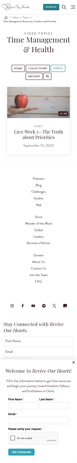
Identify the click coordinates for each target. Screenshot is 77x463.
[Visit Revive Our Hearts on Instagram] (12, 306)
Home (18, 68)
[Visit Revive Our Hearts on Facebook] (23, 306)
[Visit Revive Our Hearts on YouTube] (33, 306)
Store (38, 216)
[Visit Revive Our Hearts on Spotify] (44, 306)
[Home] (6, 17)
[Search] (7, 83)
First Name (13, 341)
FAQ (38, 281)
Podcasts (38, 178)
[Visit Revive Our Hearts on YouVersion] (65, 306)
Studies (39, 198)
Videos (15, 17)
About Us (38, 261)
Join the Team (38, 274)
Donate (51, 7)
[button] (72, 7)
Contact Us (38, 268)
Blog (38, 185)
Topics (26, 17)
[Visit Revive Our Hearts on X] (54, 306)
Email (9, 351)
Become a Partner (38, 243)
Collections (37, 68)
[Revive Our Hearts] (16, 7)
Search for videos (22, 83)
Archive (34, 76)
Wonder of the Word (38, 223)
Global (38, 230)
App (38, 204)
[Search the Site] (64, 7)
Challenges (38, 191)
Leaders (38, 236)
